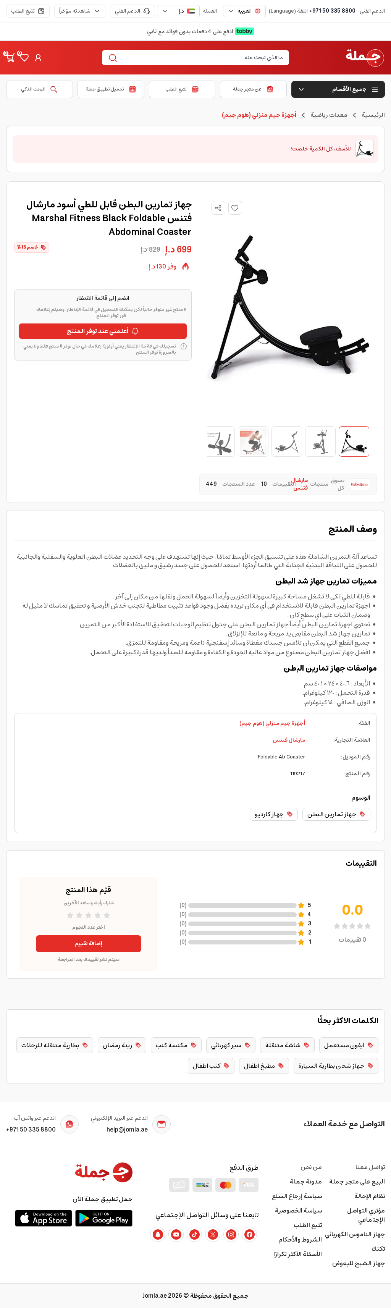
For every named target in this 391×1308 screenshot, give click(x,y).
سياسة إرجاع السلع (297, 1196)
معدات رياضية (328, 115)
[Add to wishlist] (235, 208)
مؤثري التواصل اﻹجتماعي (366, 1215)
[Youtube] (176, 1234)
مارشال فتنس (289, 740)
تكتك (378, 1248)
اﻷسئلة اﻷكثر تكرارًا (297, 1254)
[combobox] (244, 11)
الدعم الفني (127, 11)
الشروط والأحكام (300, 1239)
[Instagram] (231, 1234)
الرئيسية (373, 115)
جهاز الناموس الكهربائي (355, 1234)
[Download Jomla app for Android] (103, 1218)
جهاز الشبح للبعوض (358, 1263)
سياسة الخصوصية (298, 1210)
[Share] (218, 208)
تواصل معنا (370, 1167)
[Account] (38, 57)
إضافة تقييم (88, 943)
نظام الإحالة (369, 1196)
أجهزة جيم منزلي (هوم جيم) (272, 723)
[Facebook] (249, 1234)
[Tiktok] (194, 1234)
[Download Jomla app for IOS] (43, 1218)
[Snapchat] (158, 1234)
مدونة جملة (306, 1181)
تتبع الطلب (23, 11)
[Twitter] (213, 1234)
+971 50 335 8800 (332, 11)
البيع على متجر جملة (357, 1181)
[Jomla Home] (365, 57)
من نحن (311, 1167)
